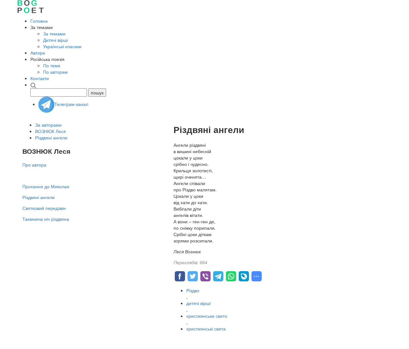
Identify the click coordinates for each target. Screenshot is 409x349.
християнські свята (206, 328)
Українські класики (62, 46)
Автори (37, 52)
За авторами (48, 125)
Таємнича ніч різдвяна (45, 219)
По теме (51, 65)
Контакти (39, 78)
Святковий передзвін (44, 208)
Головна (39, 21)
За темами (54, 33)
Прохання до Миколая (45, 186)
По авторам (55, 72)
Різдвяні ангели (51, 137)
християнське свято (206, 316)
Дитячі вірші (55, 40)
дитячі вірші (198, 303)
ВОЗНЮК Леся (50, 131)
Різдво (192, 290)
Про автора (34, 164)
